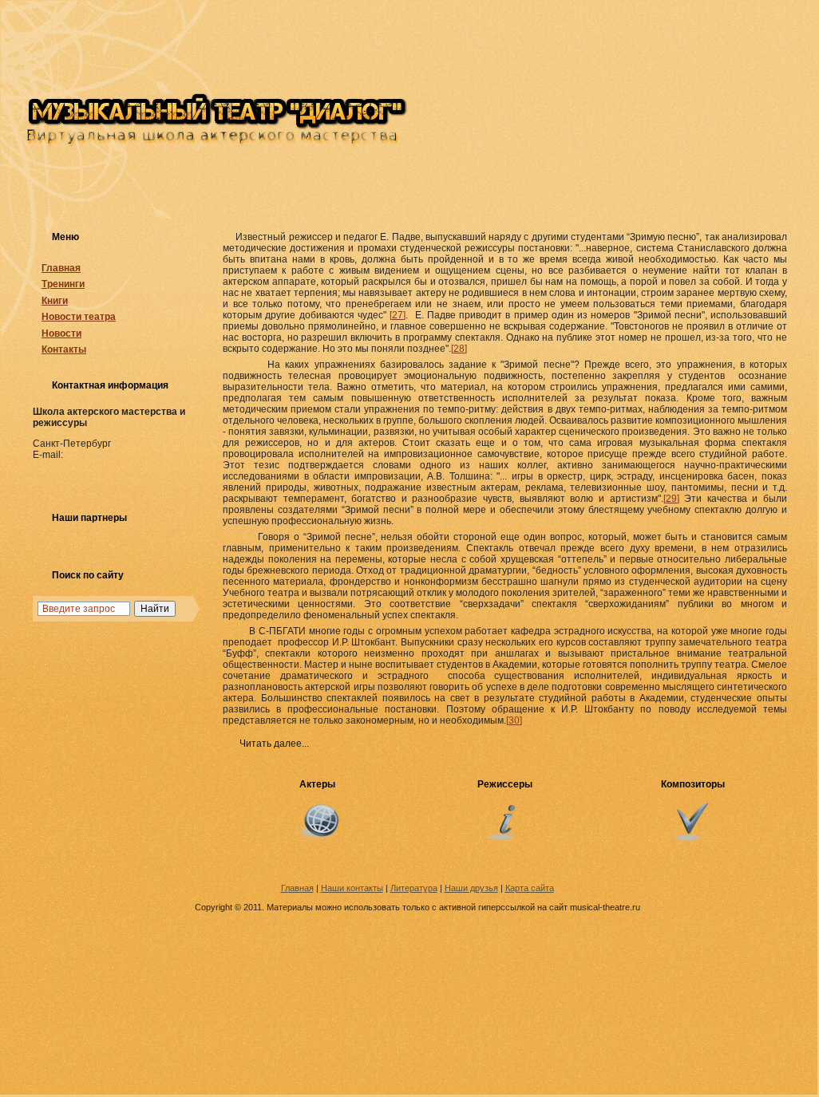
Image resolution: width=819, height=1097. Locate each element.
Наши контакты (352, 888)
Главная (61, 268)
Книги (55, 300)
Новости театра (79, 316)
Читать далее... (274, 743)
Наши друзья (471, 888)
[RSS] (41, 889)
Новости (61, 333)
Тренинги (63, 284)
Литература (413, 888)
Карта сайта (529, 888)
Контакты (64, 349)
